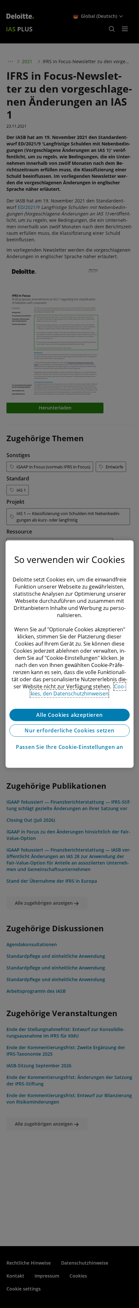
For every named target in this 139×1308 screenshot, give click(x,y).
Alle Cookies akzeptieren (69, 714)
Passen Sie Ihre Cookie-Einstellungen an (69, 747)
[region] (69, 654)
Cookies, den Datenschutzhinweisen (78, 690)
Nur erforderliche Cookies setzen (69, 730)
